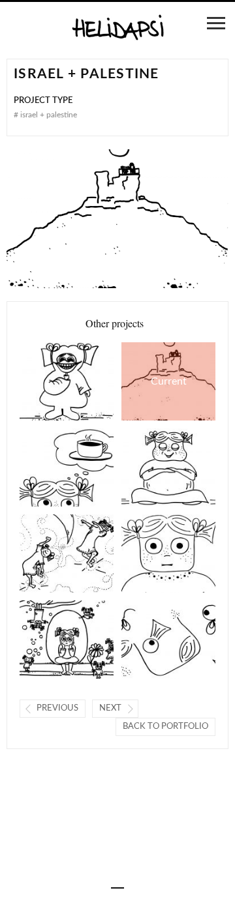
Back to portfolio (165, 726)
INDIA (49, 467)
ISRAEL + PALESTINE (154, 381)
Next (110, 708)
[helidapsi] (118, 28)
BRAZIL (49, 381)
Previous (57, 708)
